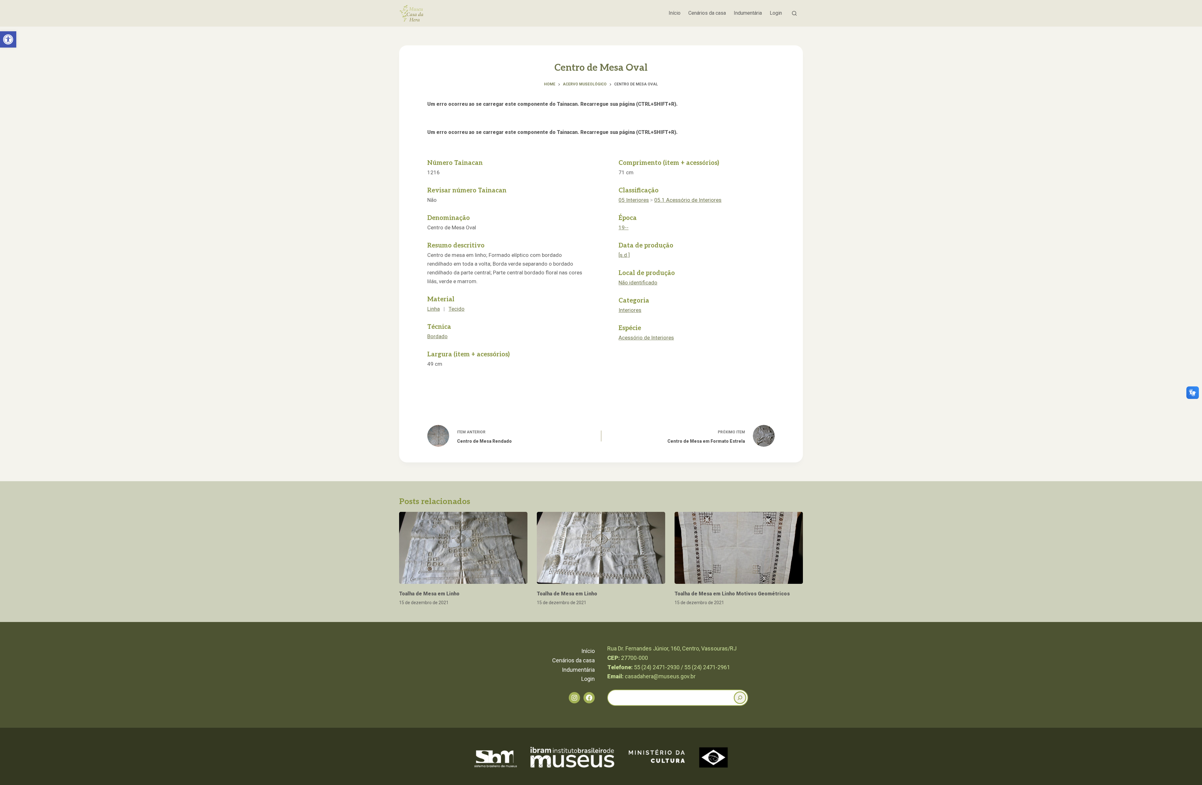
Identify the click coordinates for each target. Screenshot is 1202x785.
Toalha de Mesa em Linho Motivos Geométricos (732, 594)
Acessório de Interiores (646, 337)
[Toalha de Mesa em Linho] (463, 548)
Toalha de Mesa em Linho (429, 594)
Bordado (437, 336)
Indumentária (748, 13)
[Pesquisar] (794, 13)
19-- (624, 227)
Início (675, 13)
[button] (8, 39)
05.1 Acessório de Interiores (688, 200)
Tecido (457, 309)
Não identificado (638, 282)
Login (776, 13)
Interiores (630, 310)
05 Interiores (634, 200)
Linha (433, 309)
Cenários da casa (707, 13)
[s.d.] (624, 255)
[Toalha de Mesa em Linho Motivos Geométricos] (739, 548)
